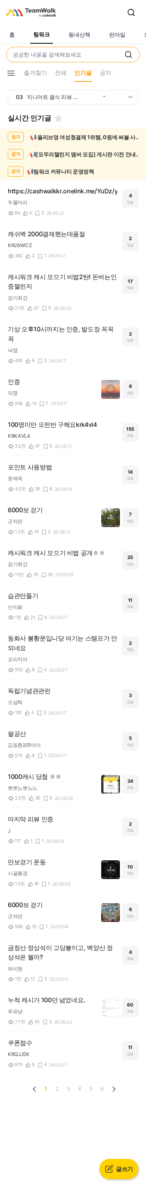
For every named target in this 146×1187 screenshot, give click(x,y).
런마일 (117, 34)
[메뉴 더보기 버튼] (11, 73)
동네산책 (79, 34)
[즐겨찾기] (58, 118)
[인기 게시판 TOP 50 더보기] (130, 97)
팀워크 (41, 34)
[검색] (131, 12)
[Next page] (113, 1089)
